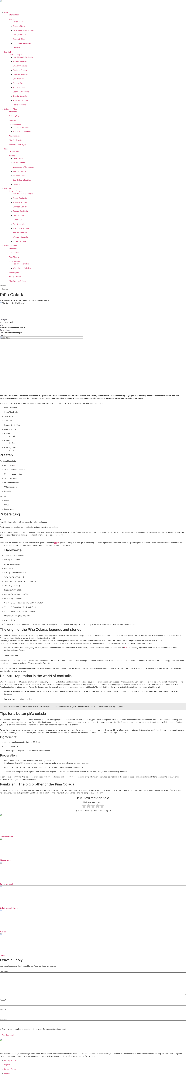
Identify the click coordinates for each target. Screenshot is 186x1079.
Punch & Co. (18, 83)
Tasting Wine (14, 116)
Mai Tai (3, 932)
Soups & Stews (19, 26)
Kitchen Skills (14, 15)
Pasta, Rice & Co (19, 35)
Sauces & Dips (19, 39)
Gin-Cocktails (18, 79)
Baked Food (18, 22)
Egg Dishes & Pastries (22, 43)
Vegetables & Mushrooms (23, 30)
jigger (56, 543)
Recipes (12, 19)
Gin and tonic (5, 860)
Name (3, 1000)
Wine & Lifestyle (15, 140)
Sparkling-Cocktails (21, 92)
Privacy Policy (10, 1060)
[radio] (84, 806)
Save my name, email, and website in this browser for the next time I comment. (34, 1029)
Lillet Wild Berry (6, 836)
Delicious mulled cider (9, 908)
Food (6, 12)
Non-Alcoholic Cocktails (23, 57)
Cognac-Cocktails (20, 74)
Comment (4, 971)
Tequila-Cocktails (20, 96)
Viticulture (13, 112)
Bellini (2, 956)
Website (3, 1019)
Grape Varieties (15, 125)
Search (3, 286)
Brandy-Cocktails (20, 66)
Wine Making (14, 120)
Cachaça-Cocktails (20, 70)
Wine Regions (14, 136)
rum (16, 465)
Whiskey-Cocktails (20, 100)
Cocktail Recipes (15, 54)
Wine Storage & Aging (17, 144)
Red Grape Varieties (21, 127)
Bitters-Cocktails (20, 61)
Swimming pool (6, 884)
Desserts (16, 48)
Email (3, 1009)
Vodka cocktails (19, 105)
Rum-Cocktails (19, 87)
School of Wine (10, 109)
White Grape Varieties (22, 131)
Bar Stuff (8, 52)
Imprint (7, 1065)
